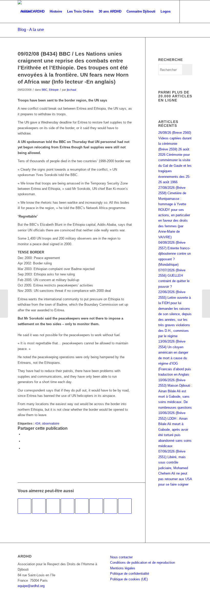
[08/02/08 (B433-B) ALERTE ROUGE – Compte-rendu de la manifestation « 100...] (4, 304)
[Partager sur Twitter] (24, 441)
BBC (44, 89)
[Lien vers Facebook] (19, 34)
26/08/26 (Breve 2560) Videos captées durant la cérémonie (175, 138)
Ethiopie (54, 89)
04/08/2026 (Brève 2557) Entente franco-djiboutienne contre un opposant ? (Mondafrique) (174, 253)
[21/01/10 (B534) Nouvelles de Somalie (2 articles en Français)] (24, 506)
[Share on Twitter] (24, 448)
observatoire (50, 423)
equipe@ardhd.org (31, 586)
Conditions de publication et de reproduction (142, 562)
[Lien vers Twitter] (27, 34)
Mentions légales (122, 568)
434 (37, 423)
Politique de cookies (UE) (129, 579)
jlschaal (71, 89)
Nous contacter (121, 557)
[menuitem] (32, 11)
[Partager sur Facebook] (24, 434)
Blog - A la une (31, 29)
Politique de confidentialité (129, 573)
